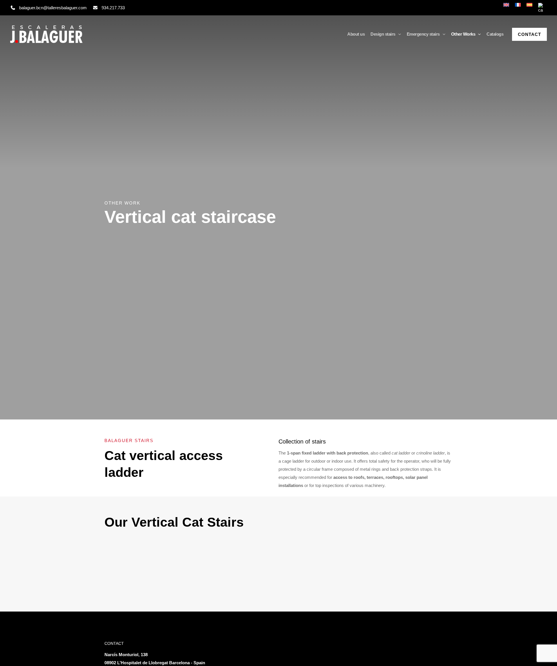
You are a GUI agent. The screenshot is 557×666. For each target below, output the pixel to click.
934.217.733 (113, 7)
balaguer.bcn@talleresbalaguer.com (53, 7)
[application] (398, 34)
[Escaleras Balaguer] (46, 34)
